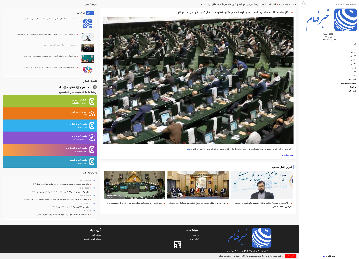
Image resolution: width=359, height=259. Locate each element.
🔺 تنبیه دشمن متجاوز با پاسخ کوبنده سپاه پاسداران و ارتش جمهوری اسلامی (52, 19)
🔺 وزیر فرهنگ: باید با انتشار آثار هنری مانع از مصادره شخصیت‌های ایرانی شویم (51, 56)
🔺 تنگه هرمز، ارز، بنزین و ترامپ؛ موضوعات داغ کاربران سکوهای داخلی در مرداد (251, 256)
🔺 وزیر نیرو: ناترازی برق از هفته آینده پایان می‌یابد (61, 45)
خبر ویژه (353, 44)
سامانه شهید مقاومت (348, 83)
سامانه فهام (96, 235)
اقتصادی (353, 56)
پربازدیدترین (81, 12)
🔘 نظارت (73, 87)
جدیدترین (90, 12)
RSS (79, 113)
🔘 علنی (62, 87)
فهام (324, 256)
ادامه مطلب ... (288, 155)
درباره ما (353, 87)
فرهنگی (353, 63)
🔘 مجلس (88, 87)
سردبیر (354, 48)
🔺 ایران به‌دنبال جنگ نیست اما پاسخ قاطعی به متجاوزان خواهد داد (199, 203)
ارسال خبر (352, 79)
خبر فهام (292, 4)
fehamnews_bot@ (79, 137)
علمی (354, 71)
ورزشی (354, 67)
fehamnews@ (78, 125)
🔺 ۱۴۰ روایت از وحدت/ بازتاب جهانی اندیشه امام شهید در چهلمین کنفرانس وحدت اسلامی (47, 34)
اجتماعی (353, 59)
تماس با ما (352, 91)
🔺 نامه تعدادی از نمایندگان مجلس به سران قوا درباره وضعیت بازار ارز (135, 203)
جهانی (354, 75)
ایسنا (189, 149)
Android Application (79, 101)
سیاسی (353, 52)
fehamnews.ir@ (76, 149)
